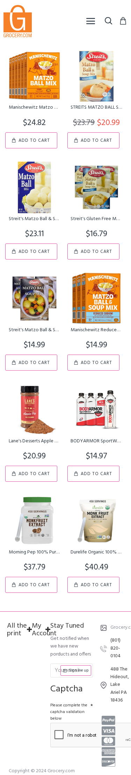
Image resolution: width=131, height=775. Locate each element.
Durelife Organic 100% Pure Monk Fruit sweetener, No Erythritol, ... (96, 552)
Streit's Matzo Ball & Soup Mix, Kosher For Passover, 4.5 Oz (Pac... (34, 219)
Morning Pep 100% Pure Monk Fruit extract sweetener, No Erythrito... (34, 552)
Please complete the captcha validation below (68, 712)
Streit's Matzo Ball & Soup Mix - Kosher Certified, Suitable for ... (34, 330)
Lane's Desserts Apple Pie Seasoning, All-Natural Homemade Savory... (34, 441)
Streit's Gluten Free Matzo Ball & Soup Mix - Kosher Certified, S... (96, 219)
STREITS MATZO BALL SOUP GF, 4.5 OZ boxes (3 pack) (96, 107)
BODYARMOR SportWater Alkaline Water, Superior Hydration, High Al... (96, 441)
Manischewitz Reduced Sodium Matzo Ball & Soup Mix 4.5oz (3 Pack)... (96, 330)
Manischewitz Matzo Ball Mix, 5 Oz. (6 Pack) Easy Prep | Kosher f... (34, 107)
